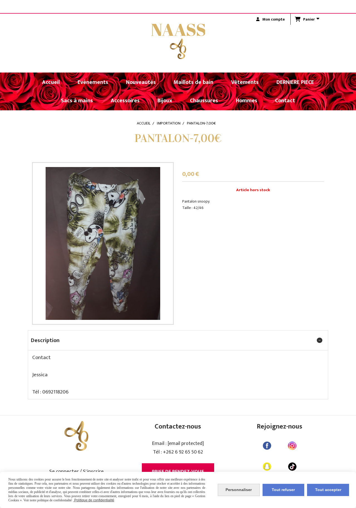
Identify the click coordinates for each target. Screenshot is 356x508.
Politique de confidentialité (93, 500)
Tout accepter (328, 489)
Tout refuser (283, 489)
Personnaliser (239, 489)
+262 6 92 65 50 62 (183, 452)
